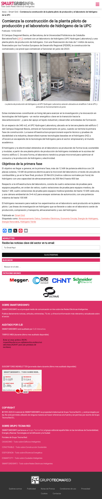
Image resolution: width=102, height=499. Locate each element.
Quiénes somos (15, 489)
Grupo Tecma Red (35, 430)
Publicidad (31, 489)
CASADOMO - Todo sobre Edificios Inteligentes (21, 442)
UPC (20, 38)
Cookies (44, 493)
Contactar (57, 493)
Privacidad (85, 489)
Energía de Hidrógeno (88, 218)
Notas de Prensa (48, 489)
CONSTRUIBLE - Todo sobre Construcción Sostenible (24, 447)
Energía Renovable (10, 222)
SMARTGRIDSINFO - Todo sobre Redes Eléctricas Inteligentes (27, 464)
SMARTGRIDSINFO (17, 5)
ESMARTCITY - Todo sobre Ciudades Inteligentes (22, 458)
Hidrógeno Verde (28, 222)
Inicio (4, 12)
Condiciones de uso (68, 489)
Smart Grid (13, 12)
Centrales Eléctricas (50, 218)
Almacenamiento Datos (29, 218)
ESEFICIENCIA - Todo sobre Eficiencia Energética (22, 453)
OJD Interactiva (39, 329)
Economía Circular (69, 218)
